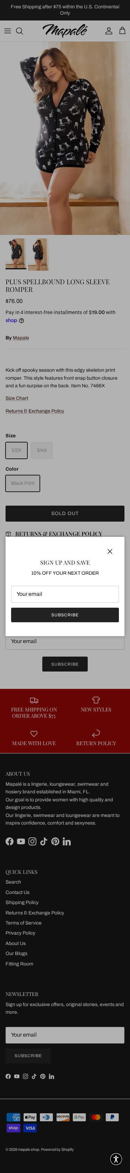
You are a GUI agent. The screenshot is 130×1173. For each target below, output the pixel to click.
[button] (116, 1159)
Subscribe (65, 615)
